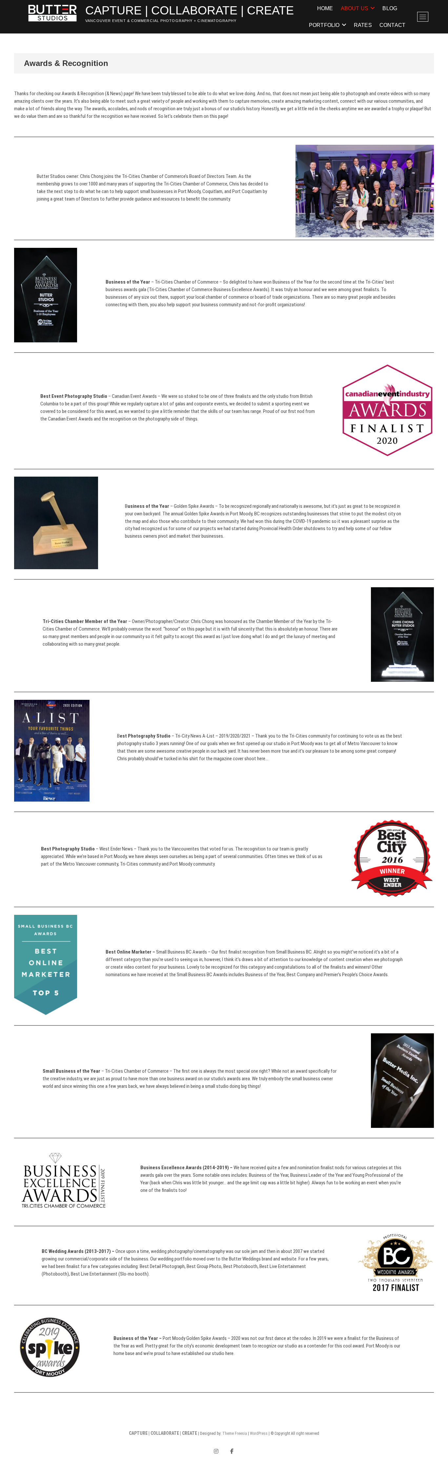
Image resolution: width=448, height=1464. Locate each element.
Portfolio (324, 25)
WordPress (259, 1433)
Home (325, 8)
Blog (389, 8)
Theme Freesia (234, 1433)
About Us (355, 8)
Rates (363, 25)
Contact (392, 25)
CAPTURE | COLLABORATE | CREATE (189, 10)
